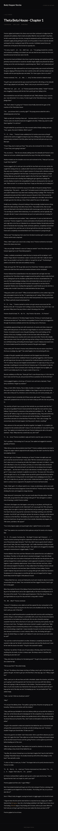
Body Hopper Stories (12, 5)
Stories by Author (48, 5)
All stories (8, 14)
